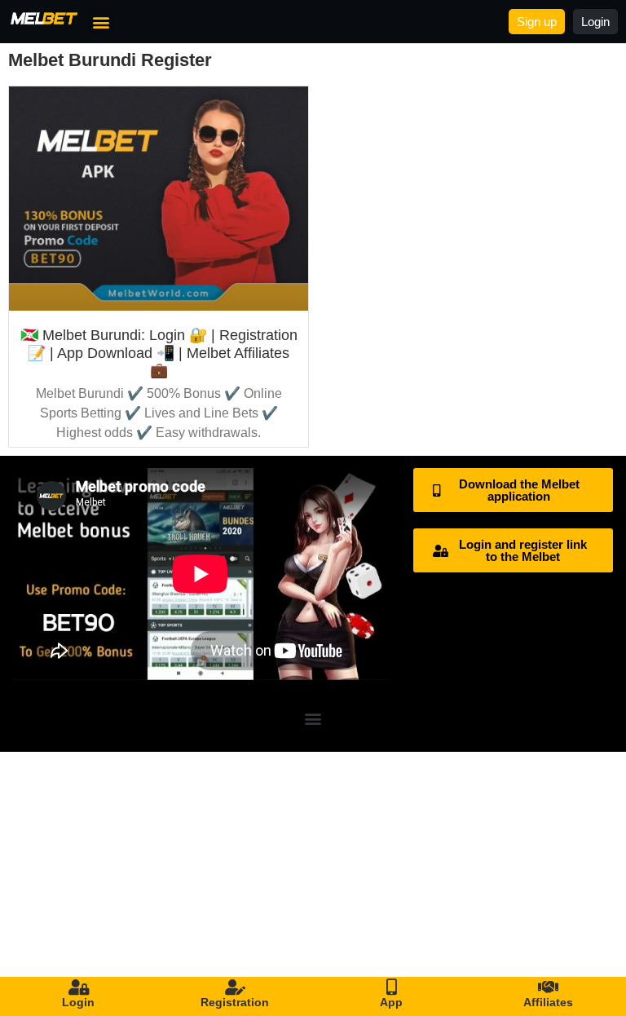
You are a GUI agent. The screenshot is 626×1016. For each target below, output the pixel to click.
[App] (391, 987)
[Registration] (235, 987)
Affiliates (548, 1002)
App (391, 1002)
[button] (101, 21)
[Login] (78, 987)
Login (78, 1002)
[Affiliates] (548, 987)
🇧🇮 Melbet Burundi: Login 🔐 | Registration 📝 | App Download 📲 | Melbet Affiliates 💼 (159, 352)
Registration (235, 1002)
